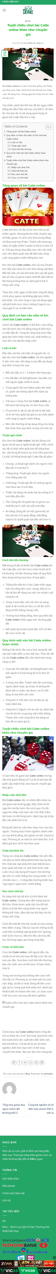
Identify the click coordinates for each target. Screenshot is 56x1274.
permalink (48, 1074)
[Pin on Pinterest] (36, 1062)
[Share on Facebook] (19, 1062)
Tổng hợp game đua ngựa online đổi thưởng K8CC (13, 1109)
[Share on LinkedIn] (42, 1062)
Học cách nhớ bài (19, 174)
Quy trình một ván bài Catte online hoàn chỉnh (26, 155)
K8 (3, 1221)
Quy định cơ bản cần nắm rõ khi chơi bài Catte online (26, 137)
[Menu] (4, 10)
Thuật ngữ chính (18, 146)
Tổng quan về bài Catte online (21, 131)
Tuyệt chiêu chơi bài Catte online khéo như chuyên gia (27, 162)
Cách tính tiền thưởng (21, 149)
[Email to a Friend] (30, 1062)
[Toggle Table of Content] (46, 127)
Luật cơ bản (16, 142)
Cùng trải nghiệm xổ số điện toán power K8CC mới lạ (41, 1109)
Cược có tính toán (19, 178)
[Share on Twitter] (25, 1062)
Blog (28, 21)
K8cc (33, 1159)
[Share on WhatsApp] (13, 1062)
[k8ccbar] (28, 10)
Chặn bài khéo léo (19, 171)
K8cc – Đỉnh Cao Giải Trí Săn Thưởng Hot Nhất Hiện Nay (25, 1229)
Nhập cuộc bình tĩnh (20, 167)
